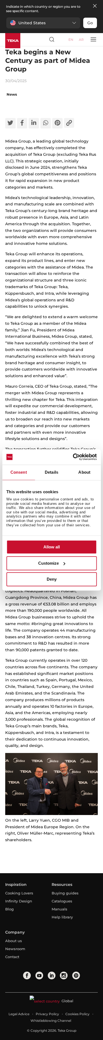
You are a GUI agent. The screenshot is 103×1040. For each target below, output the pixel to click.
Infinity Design (18, 901)
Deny (52, 579)
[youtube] (39, 975)
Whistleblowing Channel (50, 1020)
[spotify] (76, 975)
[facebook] (27, 975)
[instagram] (64, 975)
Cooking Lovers (19, 893)
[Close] (94, 6)
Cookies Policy (77, 1014)
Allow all (51, 547)
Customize (48, 563)
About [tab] (84, 472)
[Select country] (61, 39)
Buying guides (65, 893)
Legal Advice (19, 1014)
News (12, 94)
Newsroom (15, 949)
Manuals (59, 909)
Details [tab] (51, 472)
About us (13, 941)
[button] (43, 23)
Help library (62, 917)
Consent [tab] (18, 472)
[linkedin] (51, 975)
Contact (12, 957)
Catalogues (62, 901)
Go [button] (90, 22)
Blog (9, 909)
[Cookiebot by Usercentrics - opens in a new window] (73, 456)
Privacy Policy (47, 1014)
